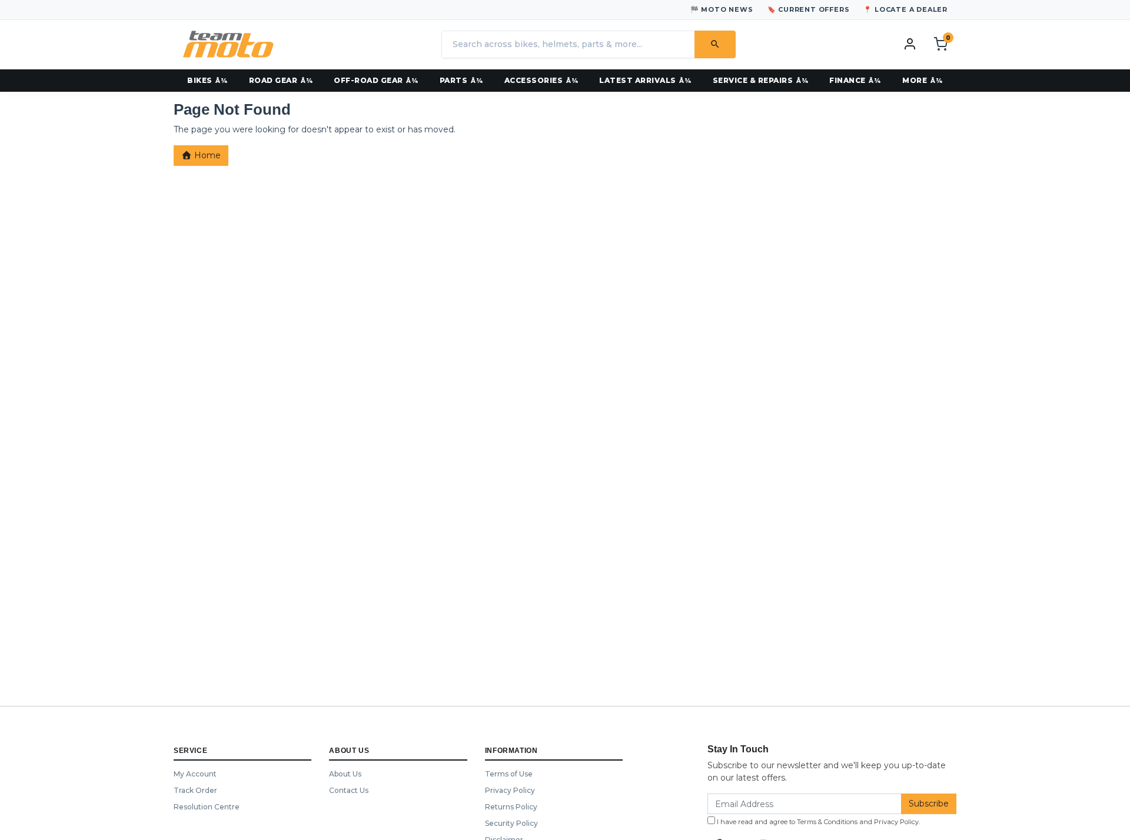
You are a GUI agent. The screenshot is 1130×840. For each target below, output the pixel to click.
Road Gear (273, 80)
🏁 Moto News (721, 9)
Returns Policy (511, 806)
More (914, 80)
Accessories (533, 80)
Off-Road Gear (368, 80)
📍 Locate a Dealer (905, 9)
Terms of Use (509, 773)
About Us (345, 773)
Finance (847, 80)
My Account (195, 773)
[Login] (910, 43)
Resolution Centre (207, 806)
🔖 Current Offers (808, 9)
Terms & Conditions (827, 822)
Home (206, 155)
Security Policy (511, 823)
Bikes (199, 80)
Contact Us (348, 790)
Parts (454, 80)
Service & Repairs (753, 80)
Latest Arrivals (637, 80)
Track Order (195, 790)
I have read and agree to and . (817, 822)
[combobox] (567, 44)
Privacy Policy (510, 790)
